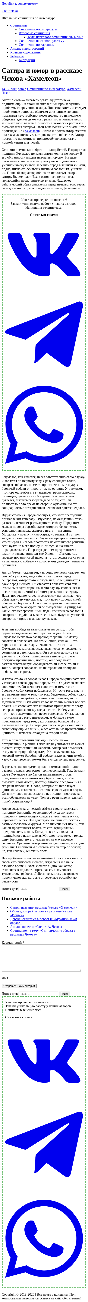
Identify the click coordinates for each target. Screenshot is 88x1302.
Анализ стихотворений (27, 48)
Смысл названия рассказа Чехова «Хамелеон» (43, 907)
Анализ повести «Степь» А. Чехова (36, 926)
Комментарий (13, 942)
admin (22, 89)
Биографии (27, 60)
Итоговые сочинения (34, 33)
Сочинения (18, 25)
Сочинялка (10, 11)
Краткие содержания (25, 52)
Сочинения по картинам (36, 44)
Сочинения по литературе (38, 29)
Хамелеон (74, 89)
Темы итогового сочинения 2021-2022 (55, 37)
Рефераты (17, 56)
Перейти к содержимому (20, 3)
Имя (5, 978)
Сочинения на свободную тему (41, 41)
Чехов (6, 93)
